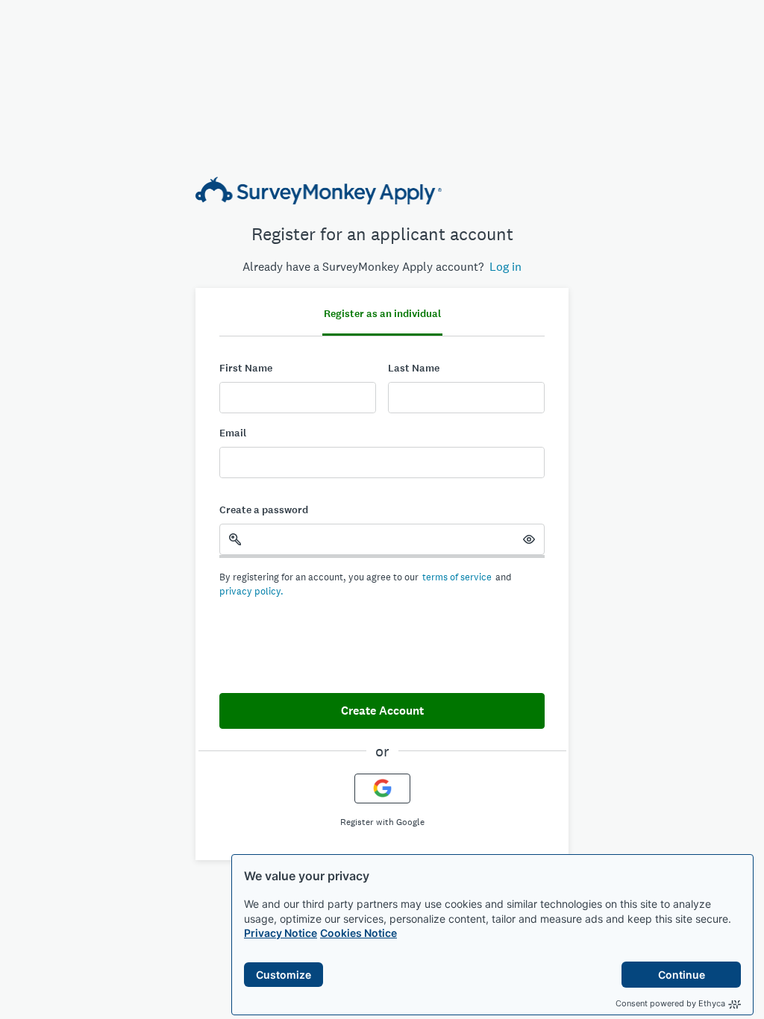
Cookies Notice (358, 932)
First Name (245, 368)
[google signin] (382, 788)
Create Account (382, 710)
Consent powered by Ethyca (670, 1003)
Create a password (263, 510)
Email (232, 433)
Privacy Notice (280, 932)
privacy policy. (251, 591)
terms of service (457, 577)
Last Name (413, 368)
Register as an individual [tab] (382, 314)
